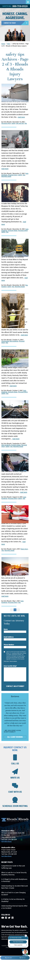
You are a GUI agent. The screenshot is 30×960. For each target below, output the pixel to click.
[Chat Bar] (15, 958)
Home (3, 44)
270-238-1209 (12, 839)
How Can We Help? (10, 666)
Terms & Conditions (13, 661)
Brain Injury (24, 549)
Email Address (9, 637)
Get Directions (6, 842)
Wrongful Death (6, 176)
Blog (8, 44)
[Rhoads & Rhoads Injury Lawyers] (1, 2)
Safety (13, 123)
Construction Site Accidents (9, 341)
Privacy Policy (6, 661)
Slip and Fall (20, 123)
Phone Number (9, 645)
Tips (25, 123)
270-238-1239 (12, 854)
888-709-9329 (20, 6)
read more (21, 117)
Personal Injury (6, 123)
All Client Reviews (15, 737)
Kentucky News (12, 230)
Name (6, 629)
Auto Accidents (6, 445)
